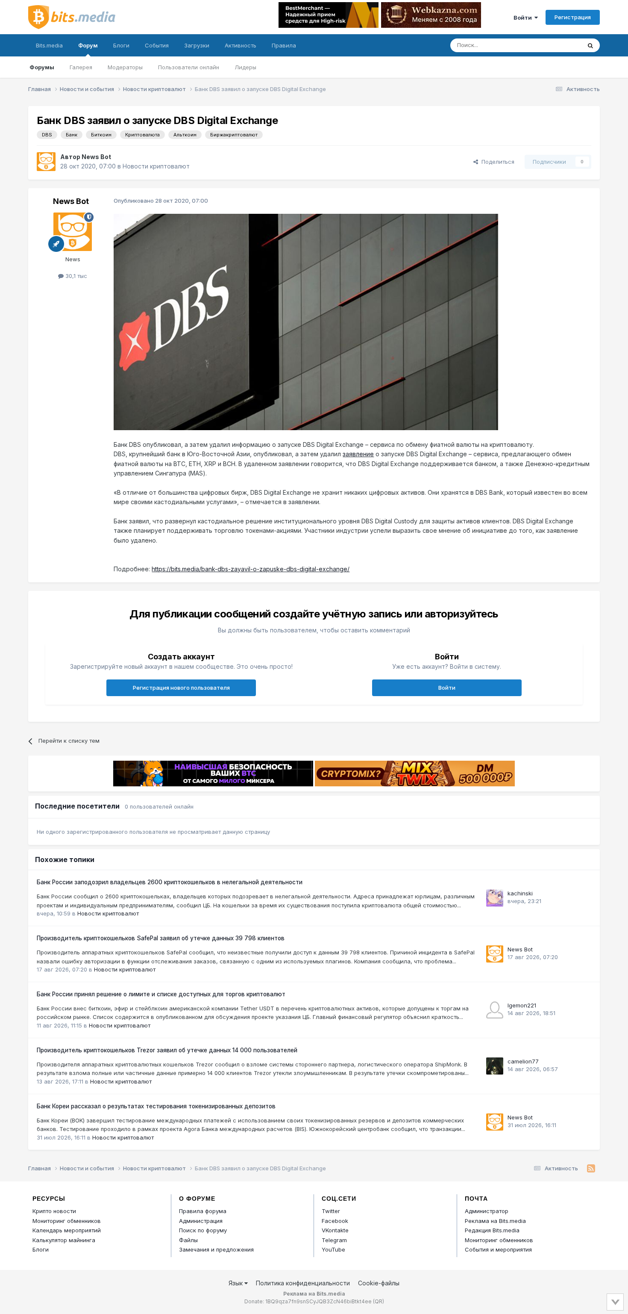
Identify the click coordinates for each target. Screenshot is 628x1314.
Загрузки (196, 45)
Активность (240, 45)
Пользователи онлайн (188, 67)
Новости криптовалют (156, 166)
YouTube (333, 1249)
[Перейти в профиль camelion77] (494, 1066)
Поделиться (496, 161)
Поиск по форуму (203, 1230)
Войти (524, 17)
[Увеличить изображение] (306, 321)
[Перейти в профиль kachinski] (494, 898)
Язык (236, 1283)
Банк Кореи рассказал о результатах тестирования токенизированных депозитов (156, 1106)
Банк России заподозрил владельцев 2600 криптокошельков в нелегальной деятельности (169, 882)
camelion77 (523, 1061)
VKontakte (335, 1230)
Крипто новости (54, 1211)
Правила (284, 45)
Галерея (81, 67)
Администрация (201, 1220)
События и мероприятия (498, 1249)
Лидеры (245, 67)
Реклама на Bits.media (495, 1220)
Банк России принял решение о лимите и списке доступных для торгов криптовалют (161, 994)
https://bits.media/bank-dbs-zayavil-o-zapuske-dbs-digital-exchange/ (250, 569)
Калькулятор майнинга (63, 1240)
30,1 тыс (75, 275)
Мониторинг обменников (66, 1220)
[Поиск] (590, 45)
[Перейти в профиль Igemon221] (494, 1010)
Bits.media (49, 45)
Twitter (331, 1211)
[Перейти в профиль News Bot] (46, 161)
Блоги (121, 45)
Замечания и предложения (216, 1249)
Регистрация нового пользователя (181, 687)
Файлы (188, 1240)
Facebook (335, 1220)
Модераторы (125, 67)
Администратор (486, 1211)
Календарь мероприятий (66, 1230)
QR (378, 1301)
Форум (88, 45)
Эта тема (557, 45)
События (157, 45)
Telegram (334, 1240)
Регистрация (573, 17)
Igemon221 (522, 1005)
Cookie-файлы (378, 1283)
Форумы (41, 67)
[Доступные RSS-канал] (591, 1169)
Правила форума (202, 1211)
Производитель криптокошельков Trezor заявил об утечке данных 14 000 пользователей (167, 1050)
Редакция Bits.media (492, 1230)
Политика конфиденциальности (303, 1283)
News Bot (96, 156)
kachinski (520, 893)
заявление (358, 454)
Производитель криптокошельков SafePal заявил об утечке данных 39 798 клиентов (161, 938)
